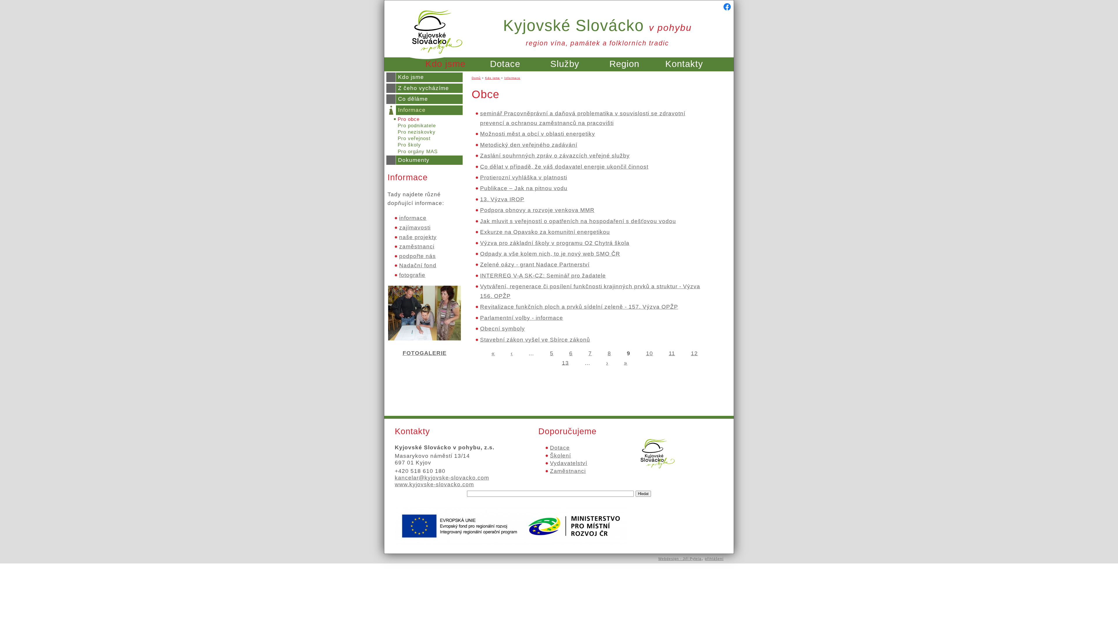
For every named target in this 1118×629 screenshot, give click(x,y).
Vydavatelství (568, 463)
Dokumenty (413, 160)
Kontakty (684, 64)
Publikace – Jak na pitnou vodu (523, 188)
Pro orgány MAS (418, 151)
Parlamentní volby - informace (521, 318)
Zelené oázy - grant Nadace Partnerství (535, 265)
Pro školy (409, 145)
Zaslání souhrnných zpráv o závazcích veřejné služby (555, 156)
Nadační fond (417, 265)
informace (413, 218)
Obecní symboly (502, 329)
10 (649, 353)
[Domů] (437, 57)
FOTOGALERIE (425, 353)
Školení (560, 456)
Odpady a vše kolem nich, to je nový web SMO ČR (550, 254)
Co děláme (413, 99)
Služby (564, 64)
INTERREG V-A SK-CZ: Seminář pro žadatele (543, 276)
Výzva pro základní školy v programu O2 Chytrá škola (554, 243)
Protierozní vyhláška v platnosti (523, 177)
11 (672, 353)
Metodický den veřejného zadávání (528, 145)
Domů (476, 77)
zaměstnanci (416, 246)
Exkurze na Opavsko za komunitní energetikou (545, 232)
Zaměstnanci (568, 471)
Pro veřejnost (414, 138)
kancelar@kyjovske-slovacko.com (442, 478)
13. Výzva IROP (502, 199)
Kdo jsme (445, 64)
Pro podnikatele (417, 125)
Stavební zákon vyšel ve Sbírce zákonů (535, 340)
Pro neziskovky (417, 132)
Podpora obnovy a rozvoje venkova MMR (537, 210)
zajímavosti (415, 228)
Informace (412, 110)
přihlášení (714, 559)
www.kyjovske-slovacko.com (434, 484)
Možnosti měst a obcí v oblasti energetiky (537, 134)
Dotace (505, 64)
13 (565, 363)
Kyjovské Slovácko (597, 25)
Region (624, 64)
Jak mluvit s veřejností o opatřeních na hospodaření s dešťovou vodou (578, 221)
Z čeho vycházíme (423, 88)
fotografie (412, 275)
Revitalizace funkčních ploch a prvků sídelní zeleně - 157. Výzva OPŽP (579, 307)
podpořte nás (417, 256)
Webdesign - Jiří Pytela (679, 559)
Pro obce (409, 119)
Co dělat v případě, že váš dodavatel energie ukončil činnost (564, 167)
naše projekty (418, 237)
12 (694, 353)
